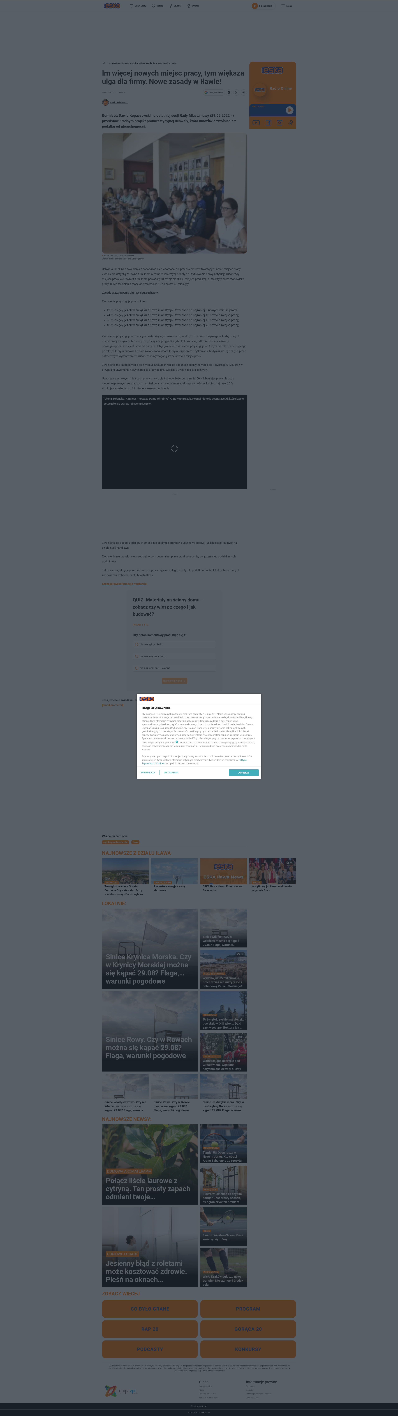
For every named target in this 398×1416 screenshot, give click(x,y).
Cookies (160, 763)
